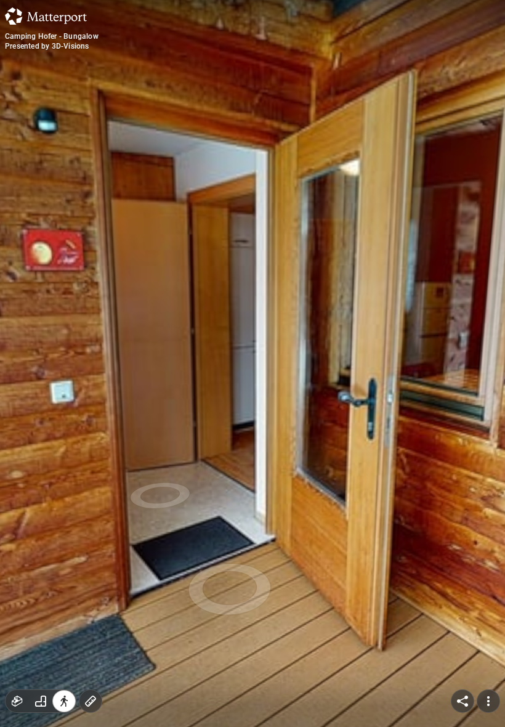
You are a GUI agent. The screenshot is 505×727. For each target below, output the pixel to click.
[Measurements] (90, 701)
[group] (40, 701)
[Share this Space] (462, 701)
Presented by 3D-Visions (47, 46)
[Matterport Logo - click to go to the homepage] (45, 16)
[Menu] (488, 701)
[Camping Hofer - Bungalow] (252, 363)
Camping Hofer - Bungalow (52, 36)
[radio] (17, 701)
